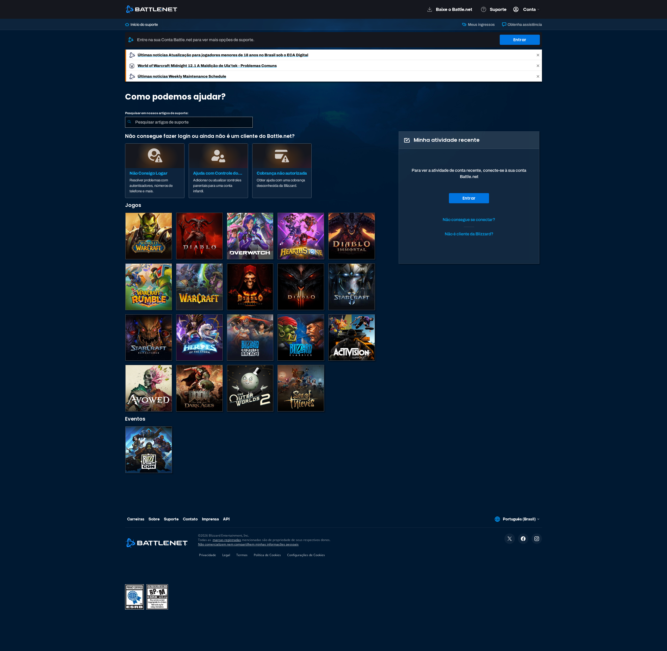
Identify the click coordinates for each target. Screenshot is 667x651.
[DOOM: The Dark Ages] (199, 388)
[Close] (538, 55)
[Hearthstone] (300, 236)
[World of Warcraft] (148, 236)
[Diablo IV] (199, 236)
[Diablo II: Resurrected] (250, 286)
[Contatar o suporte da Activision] (351, 337)
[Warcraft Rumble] (148, 286)
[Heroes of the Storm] (199, 337)
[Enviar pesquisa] (129, 122)
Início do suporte (144, 24)
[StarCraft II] (351, 286)
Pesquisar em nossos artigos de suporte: (156, 113)
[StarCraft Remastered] (148, 337)
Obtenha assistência (524, 24)
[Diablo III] (300, 286)
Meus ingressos (481, 24)
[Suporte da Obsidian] (148, 388)
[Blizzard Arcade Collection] (250, 337)
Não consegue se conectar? (469, 219)
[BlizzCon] (148, 449)
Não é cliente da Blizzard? (469, 234)
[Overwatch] (250, 236)
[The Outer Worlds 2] (250, 388)
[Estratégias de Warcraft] (199, 286)
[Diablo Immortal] (351, 236)
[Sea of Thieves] (300, 388)
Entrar (519, 40)
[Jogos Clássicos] (300, 337)
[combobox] (189, 122)
